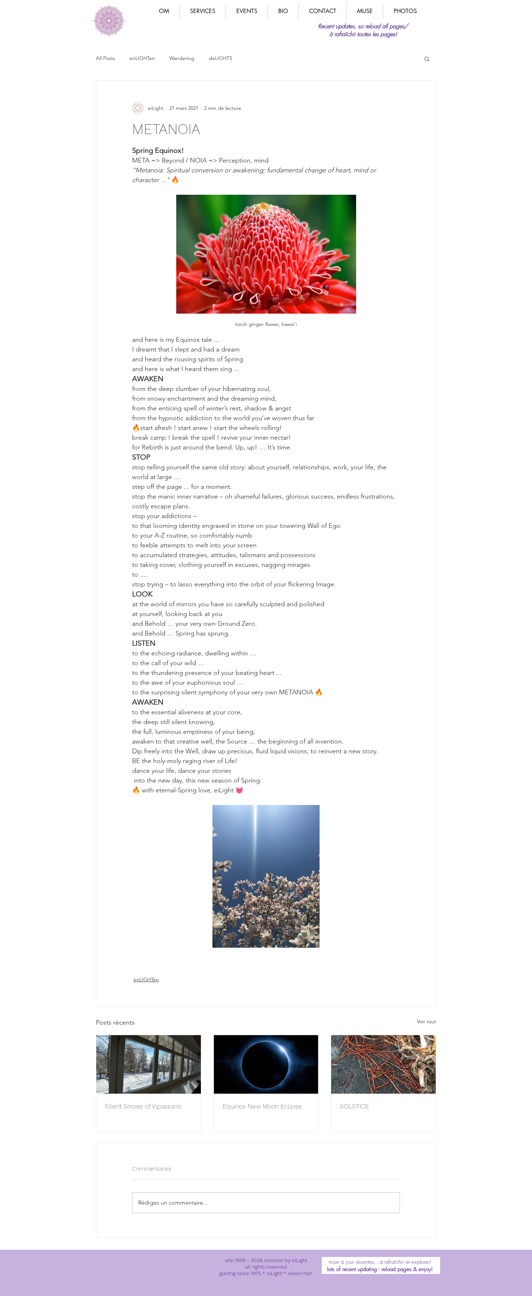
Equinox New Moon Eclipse (262, 1106)
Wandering (181, 58)
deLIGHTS (220, 58)
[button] (426, 58)
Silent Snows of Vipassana (143, 1106)
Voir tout (426, 1021)
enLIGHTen (142, 58)
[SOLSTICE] (383, 1064)
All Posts (105, 58)
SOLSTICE (354, 1106)
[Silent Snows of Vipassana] (148, 1064)
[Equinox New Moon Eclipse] (266, 1064)
